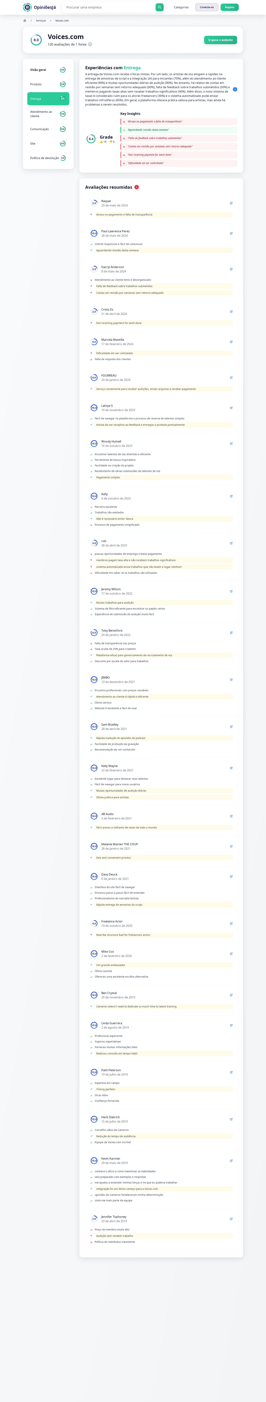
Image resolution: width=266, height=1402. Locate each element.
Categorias (181, 7)
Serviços (41, 20)
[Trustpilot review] (231, 203)
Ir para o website (220, 40)
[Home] (25, 20)
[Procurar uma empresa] (160, 7)
